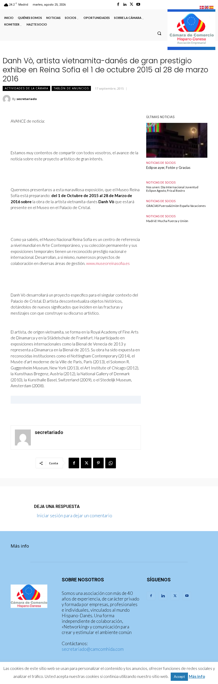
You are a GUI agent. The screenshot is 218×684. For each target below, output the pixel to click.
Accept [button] (179, 676)
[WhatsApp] (110, 463)
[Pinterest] (98, 463)
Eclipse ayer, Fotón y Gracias (168, 167)
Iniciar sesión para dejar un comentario (74, 515)
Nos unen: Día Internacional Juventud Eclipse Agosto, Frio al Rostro (172, 188)
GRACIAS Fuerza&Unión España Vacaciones (176, 205)
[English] (206, 7)
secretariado (26, 99)
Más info (20, 546)
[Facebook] (118, 4)
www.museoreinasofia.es (108, 263)
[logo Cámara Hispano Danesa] (191, 29)
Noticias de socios (160, 162)
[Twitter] (131, 4)
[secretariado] (7, 99)
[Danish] (202, 7)
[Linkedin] (124, 4)
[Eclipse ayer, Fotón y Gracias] (176, 140)
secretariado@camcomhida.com (93, 649)
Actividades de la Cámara (26, 88)
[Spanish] (211, 7)
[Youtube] (138, 4)
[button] (159, 33)
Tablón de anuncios (71, 88)
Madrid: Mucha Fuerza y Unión (167, 221)
